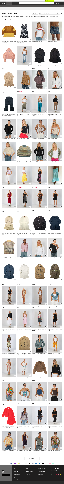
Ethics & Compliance (17, 479)
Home (2, 10)
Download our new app (49, 0)
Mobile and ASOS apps (41, 468)
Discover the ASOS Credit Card (42, 476)
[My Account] (56, 3)
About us (27, 468)
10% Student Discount (17, 474)
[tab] (3, 6)
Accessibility (60, 482)
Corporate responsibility (29, 471)
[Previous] (31, 13)
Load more (32, 458)
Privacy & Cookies (53, 482)
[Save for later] (15, 39)
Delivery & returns (16, 471)
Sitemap (15, 476)
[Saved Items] (58, 3)
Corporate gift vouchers (41, 471)
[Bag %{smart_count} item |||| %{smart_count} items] (61, 3)
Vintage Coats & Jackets (43, 13)
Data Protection (16, 477)
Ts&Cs (57, 482)
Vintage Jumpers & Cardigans (54, 13)
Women (6, 10)
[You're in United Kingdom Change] (61, 1)
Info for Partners (40, 474)
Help (14, 468)
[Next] (61, 13)
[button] (51, 474)
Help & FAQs (57, 0)
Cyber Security (28, 474)
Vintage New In (35, 13)
